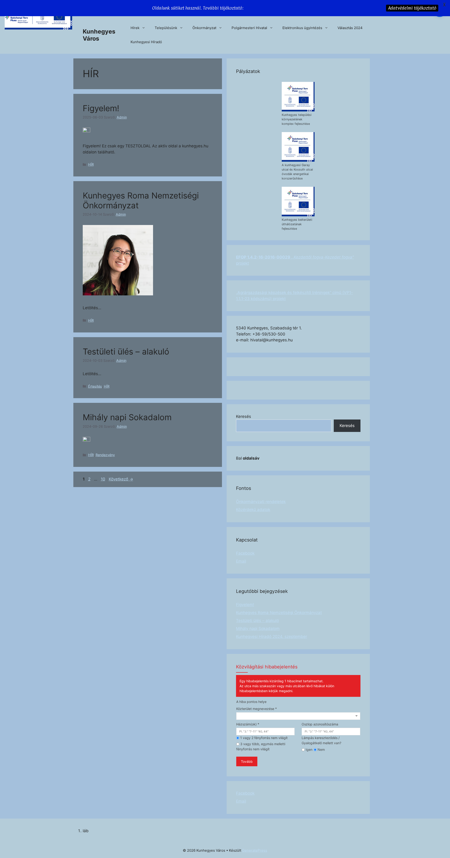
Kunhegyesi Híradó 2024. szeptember (271, 636)
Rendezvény (105, 455)
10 (103, 479)
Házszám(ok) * (247, 724)
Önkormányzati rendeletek (261, 501)
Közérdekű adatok (253, 509)
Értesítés (95, 386)
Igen (308, 749)
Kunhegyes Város (99, 35)
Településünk (166, 28)
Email (241, 561)
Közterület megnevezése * (256, 709)
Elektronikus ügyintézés (302, 28)
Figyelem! (101, 108)
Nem (321, 749)
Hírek (135, 28)
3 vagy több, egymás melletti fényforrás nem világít (260, 746)
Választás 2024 (350, 28)
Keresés (243, 416)
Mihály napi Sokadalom (127, 417)
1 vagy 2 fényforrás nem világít (263, 738)
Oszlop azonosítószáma (320, 724)
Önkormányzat (204, 28)
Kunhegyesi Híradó (146, 42)
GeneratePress (254, 850)
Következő (121, 479)
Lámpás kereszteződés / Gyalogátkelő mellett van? (321, 740)
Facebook (245, 553)
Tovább (247, 761)
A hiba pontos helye (251, 702)
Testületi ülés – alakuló (126, 351)
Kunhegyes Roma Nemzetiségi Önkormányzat (279, 612)
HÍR (91, 164)
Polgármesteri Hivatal (249, 28)
